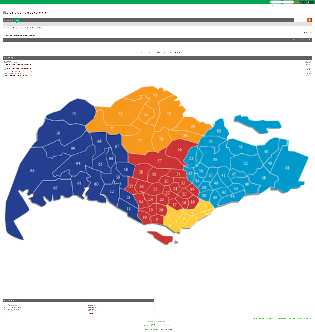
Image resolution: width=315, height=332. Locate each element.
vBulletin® (157, 324)
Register (310, 2)
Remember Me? (276, 6)
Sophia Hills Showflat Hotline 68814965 (22, 35)
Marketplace (16, 28)
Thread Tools (296, 40)
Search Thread (306, 40)
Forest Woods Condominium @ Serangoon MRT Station (148, 52)
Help (303, 2)
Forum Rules (90, 313)
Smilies (89, 305)
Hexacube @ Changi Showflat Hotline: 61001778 (18, 72)
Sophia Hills (7, 61)
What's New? (8, 20)
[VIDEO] (89, 309)
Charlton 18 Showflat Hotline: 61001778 (15, 75)
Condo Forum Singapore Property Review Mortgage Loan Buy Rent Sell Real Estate (275, 318)
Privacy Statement (303, 318)
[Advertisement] (52, 273)
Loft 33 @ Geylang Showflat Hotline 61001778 (17, 64)
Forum (17, 20)
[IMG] (88, 307)
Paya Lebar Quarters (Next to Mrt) (172, 52)
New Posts (14, 24)
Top (310, 318)
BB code (89, 304)
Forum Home (7, 24)
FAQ (19, 24)
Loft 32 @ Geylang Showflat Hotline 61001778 (17, 68)
